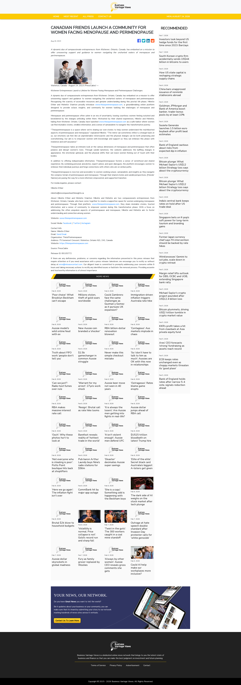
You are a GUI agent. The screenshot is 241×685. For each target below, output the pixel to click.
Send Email (62, 234)
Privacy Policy (116, 665)
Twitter (76, 223)
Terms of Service (98, 665)
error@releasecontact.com (70, 264)
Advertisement (132, 665)
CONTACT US (104, 16)
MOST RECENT (71, 16)
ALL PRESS (88, 16)
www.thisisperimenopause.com (109, 104)
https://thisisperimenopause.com (73, 243)
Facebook (67, 223)
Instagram (86, 223)
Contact (146, 665)
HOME (56, 16)
